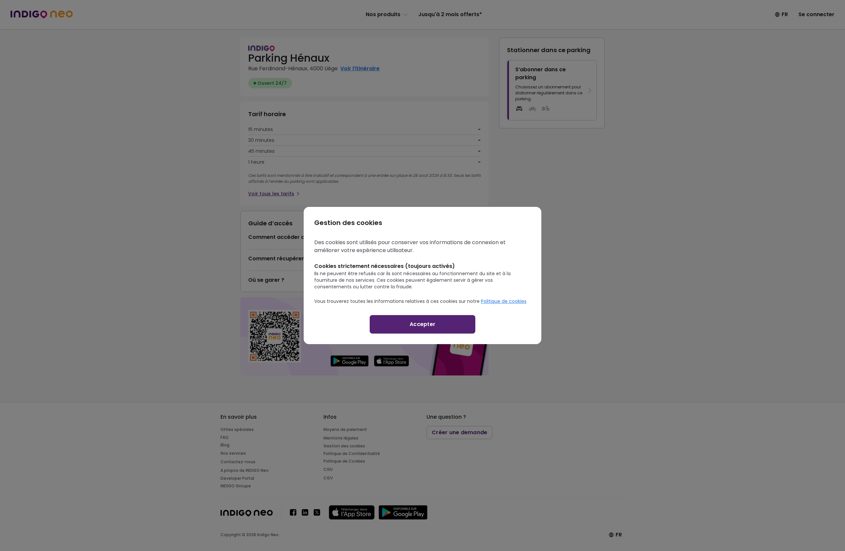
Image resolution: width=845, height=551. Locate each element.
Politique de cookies (503, 301)
